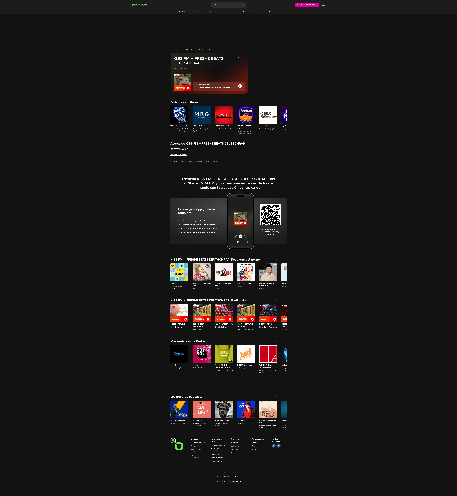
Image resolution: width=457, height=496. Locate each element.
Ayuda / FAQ (235, 449)
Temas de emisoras (270, 12)
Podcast (201, 12)
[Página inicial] (174, 50)
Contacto (234, 443)
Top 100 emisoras (185, 12)
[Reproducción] (240, 86)
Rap (176, 68)
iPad (253, 446)
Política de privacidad (215, 450)
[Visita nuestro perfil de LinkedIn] (274, 446)
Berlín (183, 161)
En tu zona (234, 12)
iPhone (254, 443)
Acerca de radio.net (198, 443)
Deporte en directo (217, 12)
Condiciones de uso (218, 445)
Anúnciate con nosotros (196, 451)
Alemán (174, 161)
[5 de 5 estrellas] (183, 148)
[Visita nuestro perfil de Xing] (279, 446)
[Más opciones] (243, 57)
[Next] (284, 101)
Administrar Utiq (217, 458)
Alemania (199, 161)
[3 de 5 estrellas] (177, 148)
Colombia (230, 472)
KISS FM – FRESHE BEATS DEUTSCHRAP (213, 88)
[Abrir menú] (323, 4)
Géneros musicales (250, 12)
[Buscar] (243, 4)
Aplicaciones (235, 446)
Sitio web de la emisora (178, 155)
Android (254, 449)
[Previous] (277, 101)
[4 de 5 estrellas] (180, 148)
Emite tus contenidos (195, 457)
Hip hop (183, 68)
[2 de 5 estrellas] (174, 148)
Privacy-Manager (217, 461)
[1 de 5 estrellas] (171, 148)
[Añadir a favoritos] (237, 58)
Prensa (193, 446)
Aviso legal (215, 454)
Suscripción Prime (238, 453)
